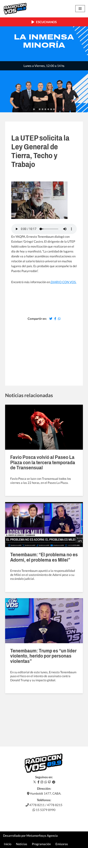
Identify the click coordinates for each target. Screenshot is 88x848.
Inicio (7, 844)
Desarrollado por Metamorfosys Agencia (30, 835)
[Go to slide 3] (40, 109)
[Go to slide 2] (37, 109)
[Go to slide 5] (45, 109)
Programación (41, 844)
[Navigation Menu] (80, 8)
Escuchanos (45, 22)
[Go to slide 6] (48, 109)
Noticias (21, 844)
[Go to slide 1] (34, 109)
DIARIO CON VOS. (63, 282)
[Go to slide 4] (42, 109)
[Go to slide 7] (51, 109)
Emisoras (61, 844)
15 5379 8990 (45, 810)
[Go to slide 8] (54, 109)
